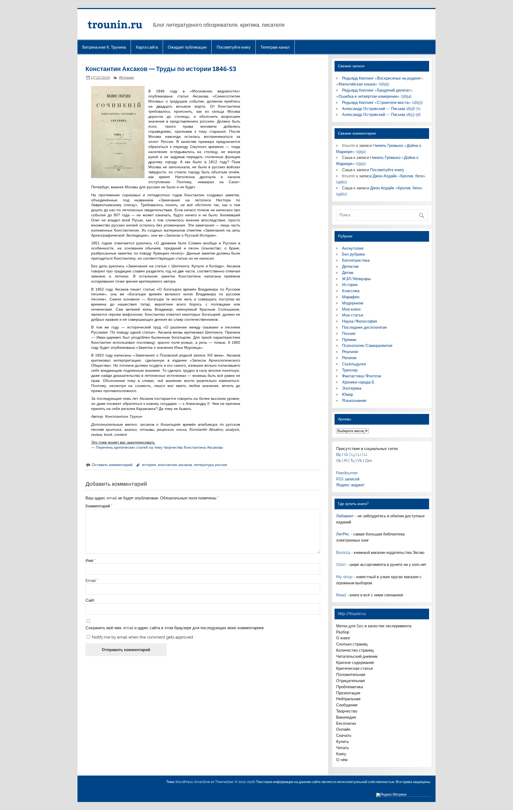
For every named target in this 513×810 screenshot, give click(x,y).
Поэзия (348, 333)
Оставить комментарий (112, 465)
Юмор (347, 394)
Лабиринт (345, 516)
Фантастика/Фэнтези (361, 376)
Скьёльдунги (354, 364)
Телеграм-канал (275, 47)
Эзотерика (351, 388)
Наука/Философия (359, 321)
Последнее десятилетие (364, 327)
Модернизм (352, 303)
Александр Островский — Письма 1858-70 (381, 108)
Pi (345, 460)
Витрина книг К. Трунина (104, 47)
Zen (368, 460)
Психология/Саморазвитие (367, 345)
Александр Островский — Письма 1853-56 (381, 114)
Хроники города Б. (358, 382)
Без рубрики (353, 254)
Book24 (343, 552)
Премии (349, 339)
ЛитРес (342, 534)
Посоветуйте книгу (234, 47)
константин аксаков (175, 465)
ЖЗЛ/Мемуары (356, 278)
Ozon (341, 564)
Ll (365, 454)
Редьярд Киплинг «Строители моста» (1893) (382, 102)
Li (359, 454)
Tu (352, 460)
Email (92, 581)
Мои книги (351, 309)
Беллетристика (356, 260)
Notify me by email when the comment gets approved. (142, 637)
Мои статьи (352, 315)
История (126, 77)
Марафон (350, 297)
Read (341, 595)
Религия (349, 357)
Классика (350, 290)
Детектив (350, 266)
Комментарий (99, 506)
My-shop (344, 576)
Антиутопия (352, 248)
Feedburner (347, 473)
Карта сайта (147, 47)
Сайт (90, 600)
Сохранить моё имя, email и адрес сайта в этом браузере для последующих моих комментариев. (175, 628)
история (149, 465)
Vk (359, 460)
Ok (338, 460)
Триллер (349, 370)
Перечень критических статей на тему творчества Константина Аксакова (159, 447)
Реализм (350, 351)
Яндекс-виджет (350, 485)
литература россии (210, 465)
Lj (353, 454)
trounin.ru (115, 24)
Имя (91, 561)
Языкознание (354, 400)
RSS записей (347, 479)
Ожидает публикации (187, 47)
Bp (338, 454)
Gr (346, 454)
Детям (347, 272)
